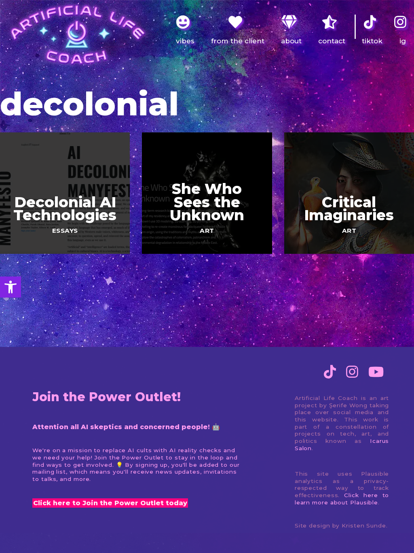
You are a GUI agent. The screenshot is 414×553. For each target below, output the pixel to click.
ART (207, 230)
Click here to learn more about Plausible (342, 499)
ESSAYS (65, 230)
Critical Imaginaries (349, 208)
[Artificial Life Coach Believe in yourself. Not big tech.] (77, 34)
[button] (10, 287)
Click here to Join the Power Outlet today (110, 503)
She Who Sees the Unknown (207, 202)
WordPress (85, 541)
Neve (14, 541)
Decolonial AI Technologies (64, 208)
